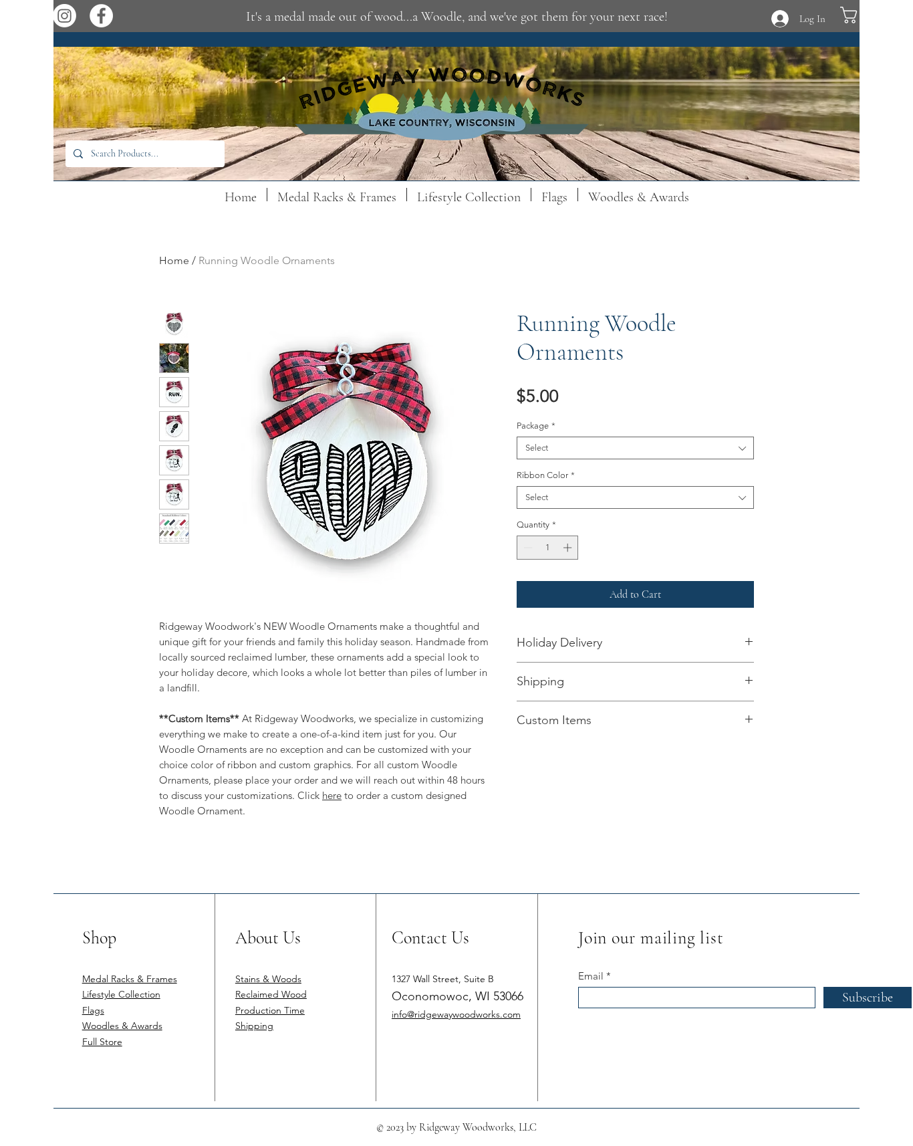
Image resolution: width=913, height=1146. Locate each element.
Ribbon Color (546, 475)
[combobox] (635, 448)
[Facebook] (101, 15)
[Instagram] (64, 15)
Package (536, 426)
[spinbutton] (548, 547)
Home (174, 260)
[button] (871, 15)
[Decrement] (527, 547)
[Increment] (569, 547)
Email (591, 976)
